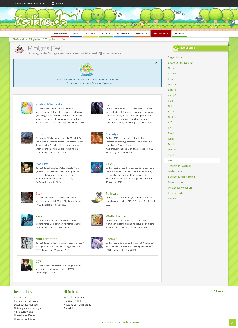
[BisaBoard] (119, 19)
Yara (39, 216)
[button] (156, 62)
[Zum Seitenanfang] (232, 322)
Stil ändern (220, 291)
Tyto (109, 104)
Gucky (110, 164)
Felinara (112, 193)
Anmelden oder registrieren (30, 3)
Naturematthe (46, 239)
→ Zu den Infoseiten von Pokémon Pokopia (87, 83)
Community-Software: (119, 322)
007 (38, 261)
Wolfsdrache (116, 216)
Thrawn (112, 239)
